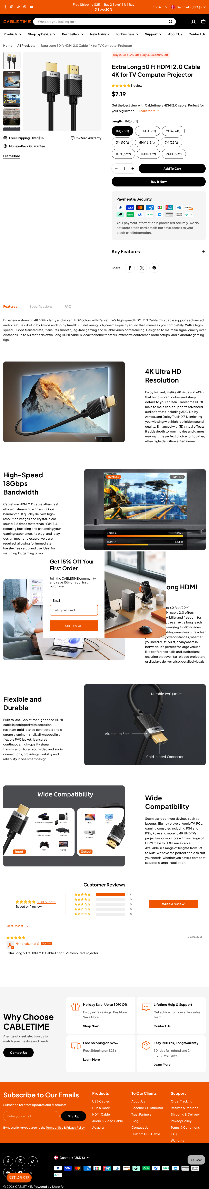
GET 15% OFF (74, 626)
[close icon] (161, 556)
